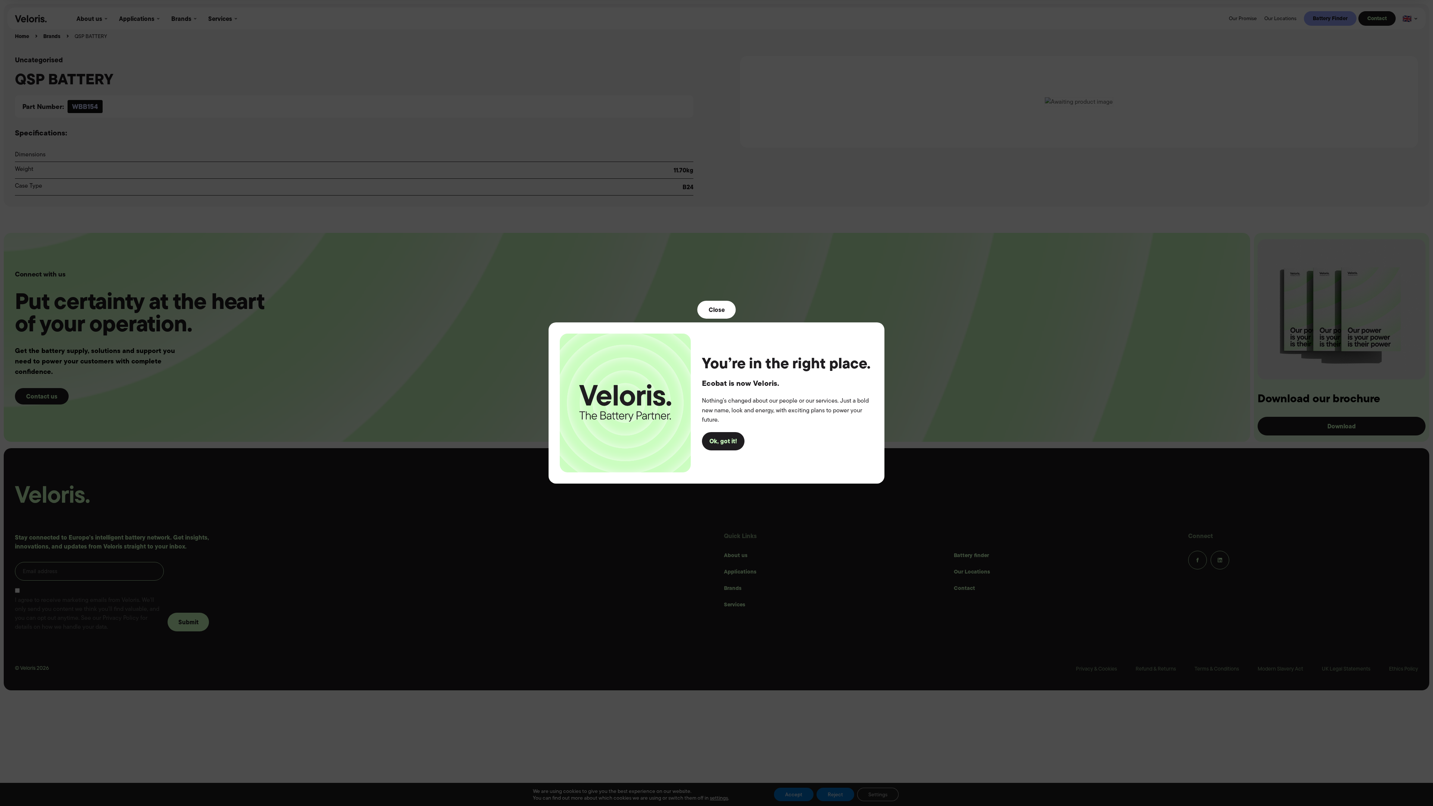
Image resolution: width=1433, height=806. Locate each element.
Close (717, 309)
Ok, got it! (723, 441)
